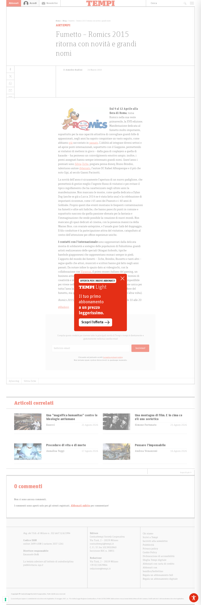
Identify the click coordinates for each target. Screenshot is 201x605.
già (71, 142)
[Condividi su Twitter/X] (10, 76)
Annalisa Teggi (55, 451)
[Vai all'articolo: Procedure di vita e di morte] (27, 453)
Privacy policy (150, 548)
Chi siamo (148, 533)
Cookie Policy (150, 552)
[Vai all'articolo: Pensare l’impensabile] (116, 453)
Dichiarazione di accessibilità (158, 556)
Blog (65, 21)
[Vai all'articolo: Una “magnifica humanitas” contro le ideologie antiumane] (27, 423)
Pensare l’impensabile (150, 445)
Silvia (78, 164)
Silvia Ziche (30, 381)
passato (93, 142)
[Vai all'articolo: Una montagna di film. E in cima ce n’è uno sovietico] (116, 423)
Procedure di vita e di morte (66, 445)
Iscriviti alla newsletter (155, 541)
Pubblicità (148, 545)
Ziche (85, 164)
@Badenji (63, 307)
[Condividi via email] (10, 90)
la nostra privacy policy (112, 357)
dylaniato (84, 168)
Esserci (50, 425)
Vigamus (86, 271)
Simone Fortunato (145, 425)
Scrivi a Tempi (150, 537)
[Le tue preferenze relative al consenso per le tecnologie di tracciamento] (5, 599)
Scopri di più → (185, 472)
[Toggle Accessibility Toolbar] (194, 598)
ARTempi (63, 25)
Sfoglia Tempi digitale (154, 560)
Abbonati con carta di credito (158, 564)
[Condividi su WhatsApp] (10, 83)
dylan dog (14, 381)
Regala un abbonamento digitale (160, 579)
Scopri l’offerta (92, 322)
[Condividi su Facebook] (10, 69)
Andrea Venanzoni (146, 451)
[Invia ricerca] (185, 3)
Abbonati (14, 3)
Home (58, 21)
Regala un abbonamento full (158, 575)
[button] (10, 96)
